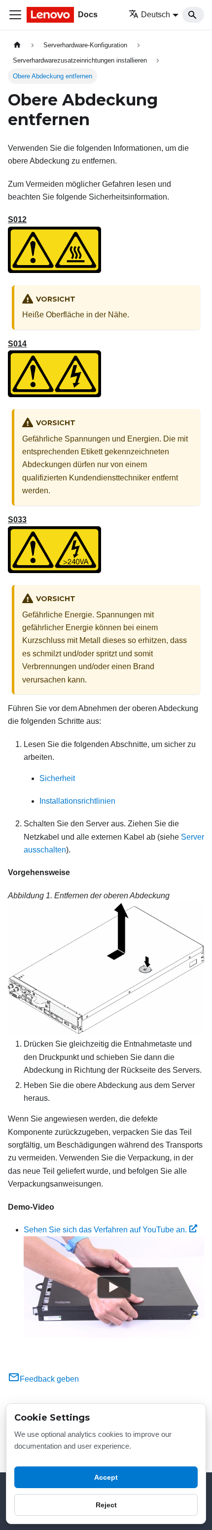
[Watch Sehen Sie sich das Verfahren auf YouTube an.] (114, 1287)
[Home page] (17, 45)
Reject (106, 1505)
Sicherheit (57, 778)
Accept (106, 1477)
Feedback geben (49, 1379)
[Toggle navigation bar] (15, 14)
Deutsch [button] (155, 14)
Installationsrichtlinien (77, 801)
